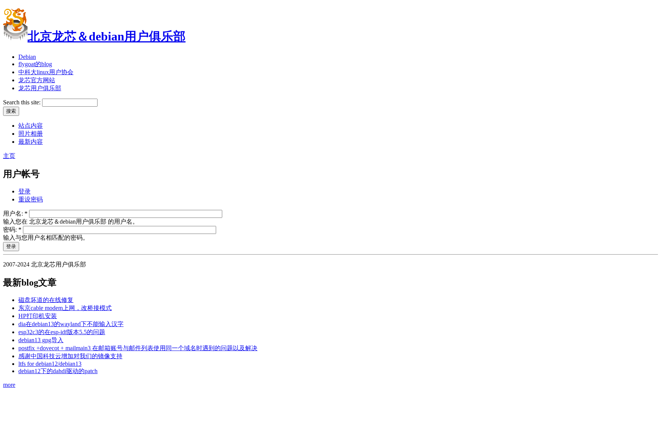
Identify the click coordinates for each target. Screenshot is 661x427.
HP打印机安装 (37, 316)
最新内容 (30, 141)
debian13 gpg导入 (40, 340)
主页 (9, 156)
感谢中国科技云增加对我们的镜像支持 (70, 356)
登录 (24, 191)
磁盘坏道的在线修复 (45, 300)
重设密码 (30, 199)
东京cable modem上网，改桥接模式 (65, 308)
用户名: (15, 213)
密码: (12, 229)
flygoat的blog (35, 64)
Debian (27, 57)
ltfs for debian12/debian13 (49, 363)
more (9, 385)
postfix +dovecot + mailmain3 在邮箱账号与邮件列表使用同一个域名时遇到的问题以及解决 (137, 348)
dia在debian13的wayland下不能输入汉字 (71, 324)
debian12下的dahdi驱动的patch (58, 371)
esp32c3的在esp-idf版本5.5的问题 (61, 332)
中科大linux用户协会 (45, 72)
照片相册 (30, 133)
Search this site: (22, 102)
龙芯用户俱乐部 (39, 88)
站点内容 (30, 125)
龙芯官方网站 (36, 80)
